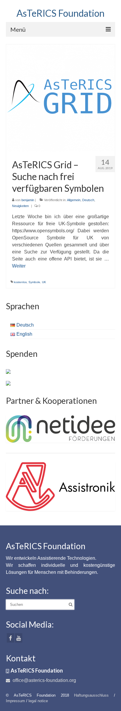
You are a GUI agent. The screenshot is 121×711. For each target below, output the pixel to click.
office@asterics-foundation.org (43, 680)
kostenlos (20, 282)
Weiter (19, 265)
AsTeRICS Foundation (60, 13)
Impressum (15, 701)
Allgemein (73, 200)
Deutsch (88, 200)
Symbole (34, 282)
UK (44, 282)
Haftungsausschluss (91, 695)
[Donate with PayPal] (8, 371)
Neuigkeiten (20, 206)
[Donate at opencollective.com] (8, 383)
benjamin (27, 200)
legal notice (38, 701)
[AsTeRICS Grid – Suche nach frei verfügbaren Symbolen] (60, 97)
